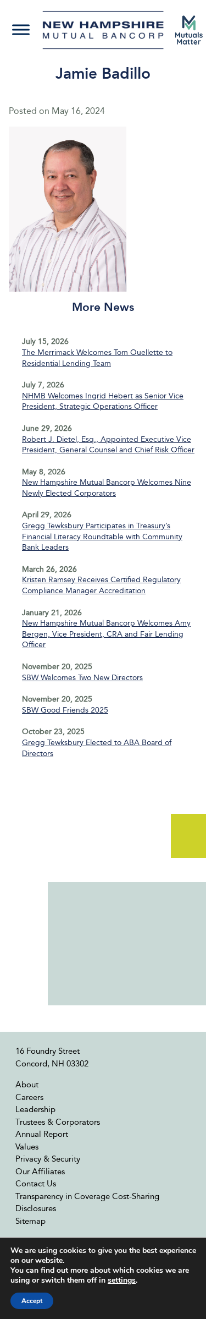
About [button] (26, 1085)
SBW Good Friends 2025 (65, 710)
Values (26, 1147)
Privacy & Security (47, 1159)
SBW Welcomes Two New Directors (82, 677)
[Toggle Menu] (21, 30)
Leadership (35, 1109)
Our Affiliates (40, 1171)
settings (122, 1280)
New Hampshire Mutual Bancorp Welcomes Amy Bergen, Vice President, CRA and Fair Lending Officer (106, 634)
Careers (29, 1097)
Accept (31, 1300)
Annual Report (41, 1134)
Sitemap (30, 1221)
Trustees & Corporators (57, 1122)
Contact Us (35, 1184)
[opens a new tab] (189, 30)
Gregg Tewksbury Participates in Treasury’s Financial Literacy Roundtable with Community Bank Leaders (102, 536)
